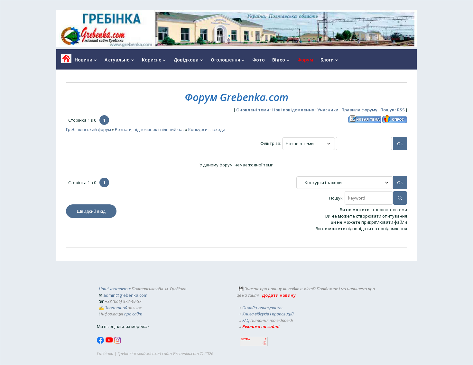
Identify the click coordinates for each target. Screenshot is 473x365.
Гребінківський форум (88, 129)
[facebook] (101, 342)
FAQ (245, 320)
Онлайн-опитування (262, 308)
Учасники (328, 110)
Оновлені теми (252, 110)
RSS (401, 110)
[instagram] (117, 342)
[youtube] (109, 342)
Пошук (387, 110)
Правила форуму (359, 110)
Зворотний (116, 308)
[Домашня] (63, 60)
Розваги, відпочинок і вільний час (149, 129)
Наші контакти (114, 289)
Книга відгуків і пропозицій (267, 314)
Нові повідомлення (293, 110)
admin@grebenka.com (125, 295)
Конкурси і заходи (206, 129)
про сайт (133, 314)
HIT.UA (245, 339)
